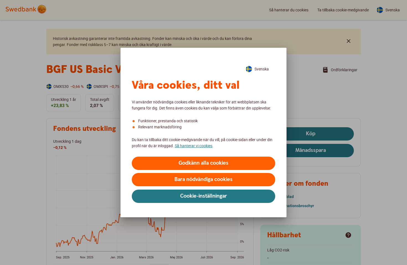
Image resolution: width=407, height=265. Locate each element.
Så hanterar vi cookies (193, 145)
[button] (203, 163)
